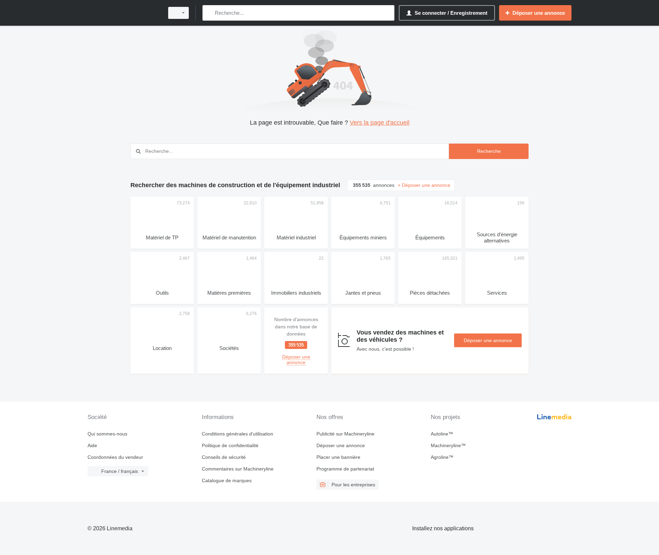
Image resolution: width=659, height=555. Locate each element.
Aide (92, 445)
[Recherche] (209, 13)
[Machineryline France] (124, 13)
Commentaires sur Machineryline (238, 469)
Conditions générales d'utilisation (237, 434)
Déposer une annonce (488, 340)
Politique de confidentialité (230, 445)
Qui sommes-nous (107, 434)
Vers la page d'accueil (379, 122)
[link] (296, 340)
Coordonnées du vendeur (115, 457)
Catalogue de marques (227, 480)
